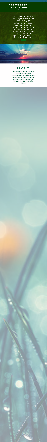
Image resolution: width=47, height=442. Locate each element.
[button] (23, 40)
